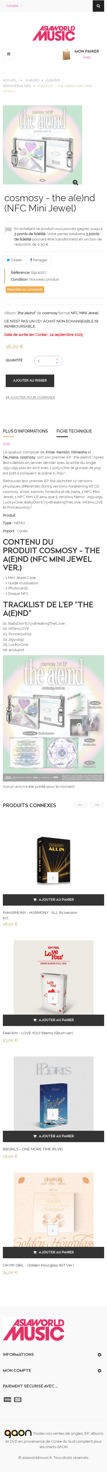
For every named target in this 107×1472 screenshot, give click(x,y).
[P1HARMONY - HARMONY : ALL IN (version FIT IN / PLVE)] (54, 860)
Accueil (10, 80)
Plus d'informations (25, 431)
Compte (12, 6)
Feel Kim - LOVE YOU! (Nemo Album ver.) (38, 1033)
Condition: (20, 279)
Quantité (14, 360)
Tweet (16, 260)
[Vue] (52, 877)
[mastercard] (18, 1399)
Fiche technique (74, 431)
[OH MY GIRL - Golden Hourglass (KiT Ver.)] (54, 1212)
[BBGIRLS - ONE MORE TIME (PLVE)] (54, 1096)
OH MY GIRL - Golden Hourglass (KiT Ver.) (38, 1265)
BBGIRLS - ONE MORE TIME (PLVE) (33, 1149)
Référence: (20, 272)
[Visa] (8, 1399)
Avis (6, 444)
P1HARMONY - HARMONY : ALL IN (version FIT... (40, 915)
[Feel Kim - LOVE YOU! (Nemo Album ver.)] (54, 980)
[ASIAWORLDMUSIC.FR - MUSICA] (53, 34)
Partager (40, 260)
